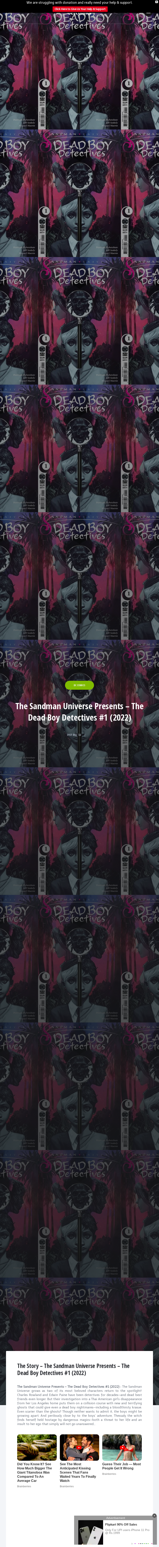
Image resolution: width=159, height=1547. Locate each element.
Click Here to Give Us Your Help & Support (80, 9)
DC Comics (79, 685)
